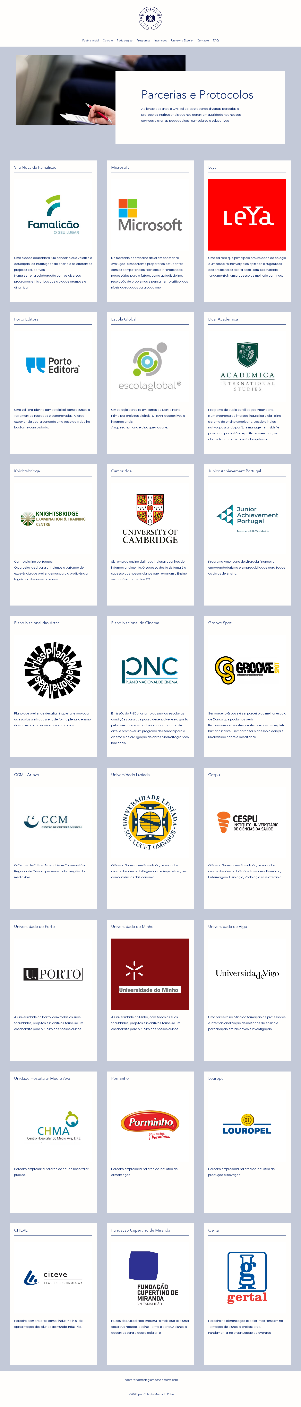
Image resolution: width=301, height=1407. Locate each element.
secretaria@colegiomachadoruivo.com (151, 1380)
